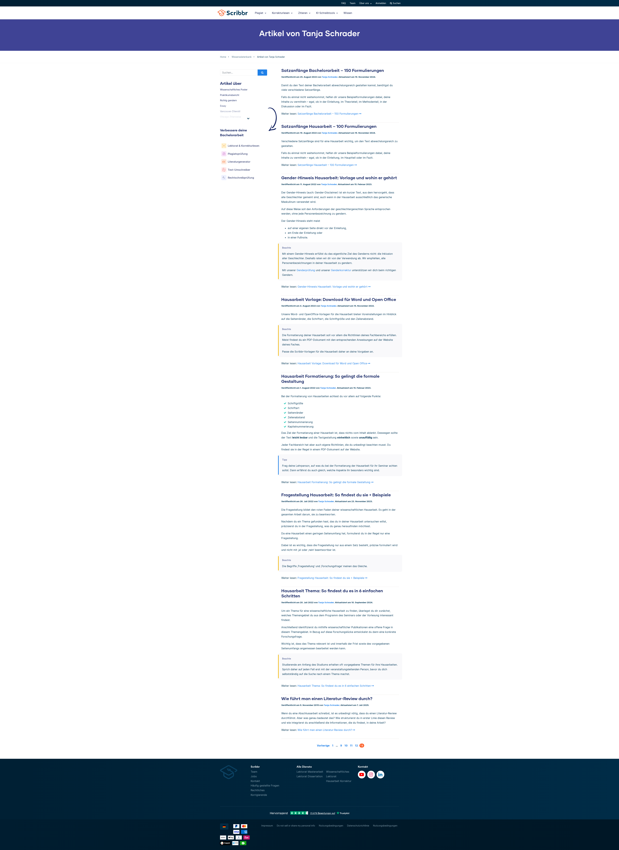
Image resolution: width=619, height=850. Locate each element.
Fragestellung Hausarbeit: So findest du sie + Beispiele (336, 494)
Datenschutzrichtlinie (358, 825)
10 (346, 745)
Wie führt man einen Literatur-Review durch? (327, 698)
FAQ (343, 3)
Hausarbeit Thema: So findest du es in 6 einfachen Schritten (334, 685)
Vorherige (323, 745)
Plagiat (259, 13)
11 (351, 745)
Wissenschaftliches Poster (233, 89)
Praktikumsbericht (229, 95)
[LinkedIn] (380, 774)
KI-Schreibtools (326, 13)
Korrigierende (259, 794)
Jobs (254, 776)
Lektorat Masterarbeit (310, 771)
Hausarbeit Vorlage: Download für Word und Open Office (338, 299)
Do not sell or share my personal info (296, 825)
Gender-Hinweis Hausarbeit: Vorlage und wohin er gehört (339, 177)
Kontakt (255, 781)
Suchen (396, 3)
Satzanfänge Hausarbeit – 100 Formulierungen (329, 126)
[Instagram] (371, 774)
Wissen (348, 13)
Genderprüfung (306, 270)
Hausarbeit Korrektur (338, 781)
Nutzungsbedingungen (331, 825)
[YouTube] (362, 774)
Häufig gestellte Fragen (265, 785)
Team (352, 3)
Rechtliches (258, 790)
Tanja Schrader (329, 77)
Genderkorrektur (341, 270)
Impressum (267, 825)
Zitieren (303, 13)
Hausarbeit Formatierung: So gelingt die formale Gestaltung (334, 482)
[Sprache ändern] (224, 826)
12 (356, 745)
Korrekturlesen (281, 13)
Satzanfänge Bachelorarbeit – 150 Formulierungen (332, 70)
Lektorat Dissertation (310, 776)
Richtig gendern (228, 100)
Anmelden (381, 3)
